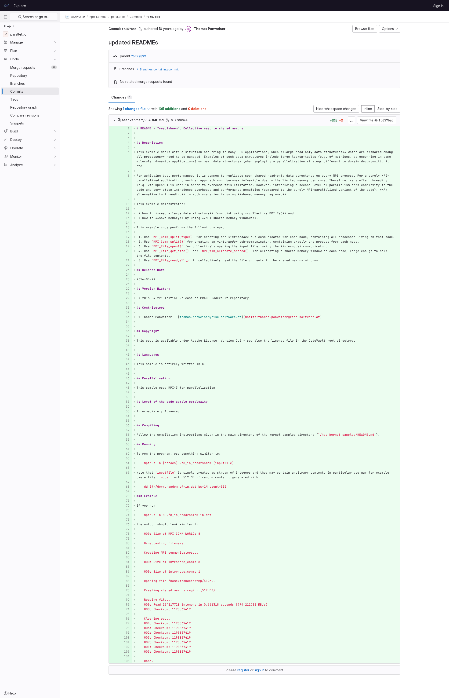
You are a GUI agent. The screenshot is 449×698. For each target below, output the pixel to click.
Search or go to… (36, 17)
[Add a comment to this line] (109, 128)
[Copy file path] (167, 120)
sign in (259, 670)
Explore (20, 6)
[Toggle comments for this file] (351, 120)
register (243, 670)
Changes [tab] (120, 97)
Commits (136, 16)
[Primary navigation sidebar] (5, 17)
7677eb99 (138, 56)
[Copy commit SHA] (140, 29)
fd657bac (153, 16)
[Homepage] (6, 5)
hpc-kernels (98, 16)
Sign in (438, 6)
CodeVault (77, 16)
